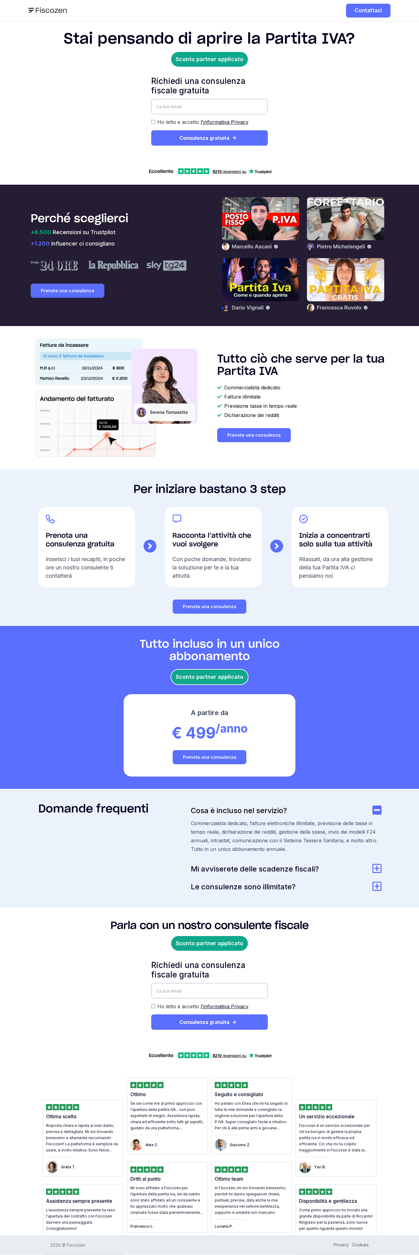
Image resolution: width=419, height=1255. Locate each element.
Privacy (341, 1244)
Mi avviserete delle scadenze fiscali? (255, 868)
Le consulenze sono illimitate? (243, 886)
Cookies (360, 1244)
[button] (209, 59)
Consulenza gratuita (204, 138)
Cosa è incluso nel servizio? (239, 810)
